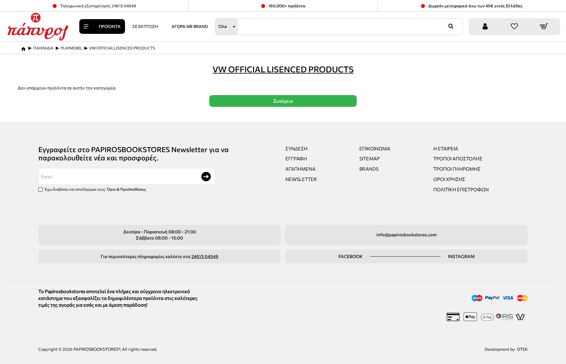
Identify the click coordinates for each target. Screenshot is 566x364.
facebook (350, 256)
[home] (23, 47)
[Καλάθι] (544, 27)
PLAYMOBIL (71, 48)
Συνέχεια (283, 101)
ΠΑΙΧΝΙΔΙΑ (43, 48)
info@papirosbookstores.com (406, 234)
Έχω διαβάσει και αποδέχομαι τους (95, 189)
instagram (461, 256)
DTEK (522, 349)
